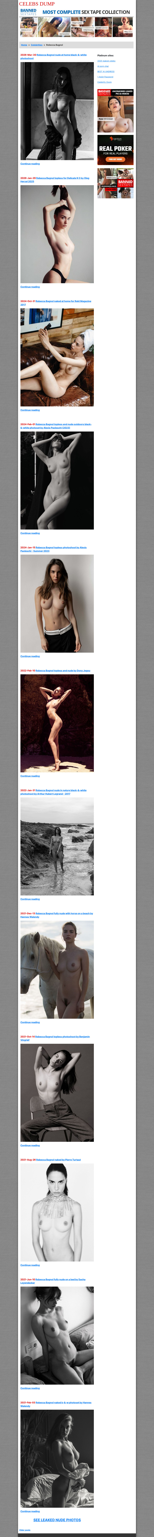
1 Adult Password (105, 77)
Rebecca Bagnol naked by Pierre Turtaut (58, 1159)
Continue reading (30, 163)
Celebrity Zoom (104, 82)
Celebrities (36, 45)
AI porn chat (103, 66)
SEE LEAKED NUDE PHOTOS (57, 1520)
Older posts (24, 1530)
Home (24, 45)
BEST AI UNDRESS (105, 71)
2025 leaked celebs (106, 61)
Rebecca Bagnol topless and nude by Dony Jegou (63, 670)
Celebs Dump (37, 4)
